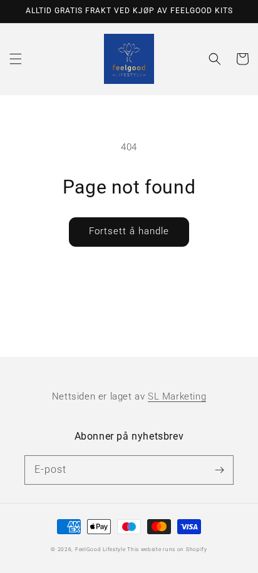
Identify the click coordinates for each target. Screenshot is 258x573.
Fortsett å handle (129, 231)
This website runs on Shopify (167, 549)
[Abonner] (219, 469)
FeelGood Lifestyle (100, 549)
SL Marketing (177, 396)
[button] (15, 59)
